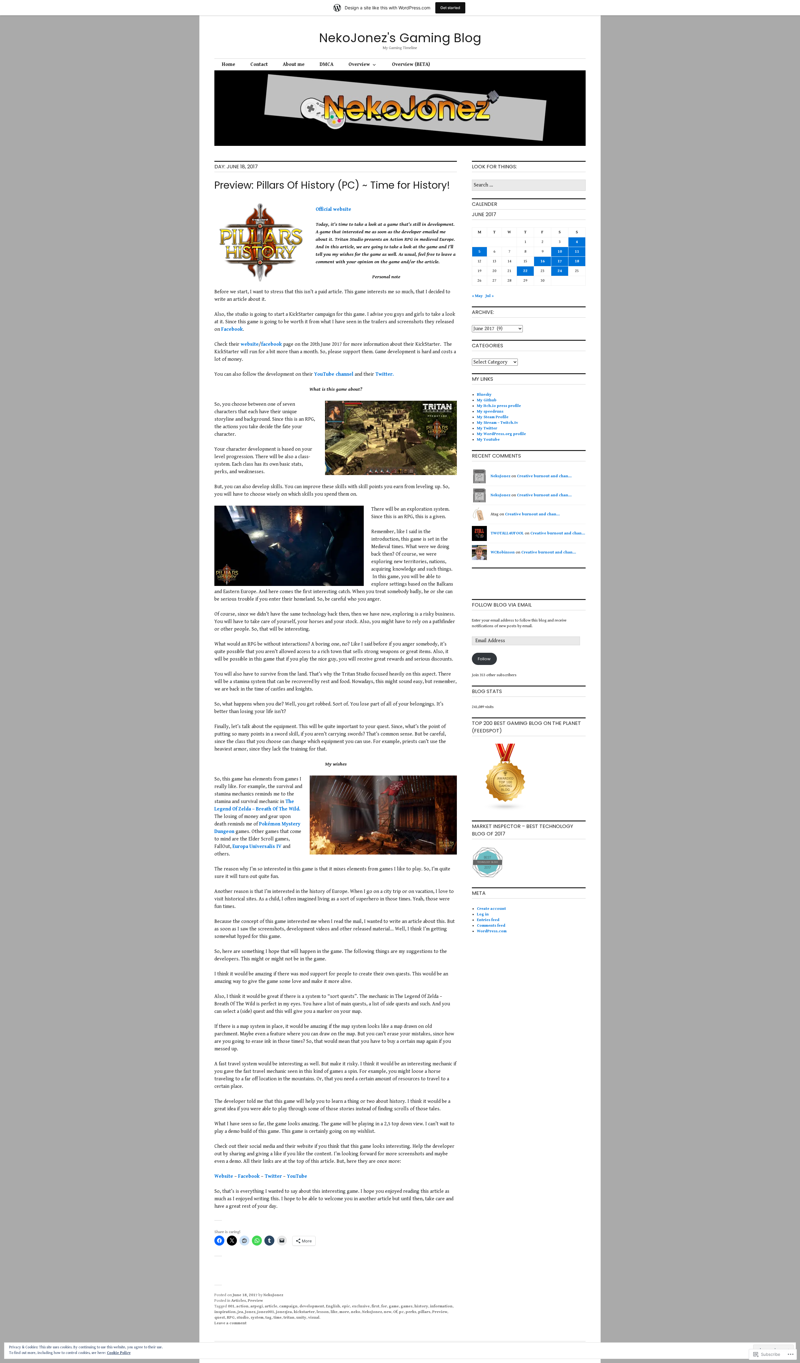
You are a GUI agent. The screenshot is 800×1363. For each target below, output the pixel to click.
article (271, 1306)
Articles (238, 1300)
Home (228, 64)
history (421, 1306)
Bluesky (484, 394)
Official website (333, 209)
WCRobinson (503, 552)
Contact (259, 64)
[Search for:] (529, 185)
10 (560, 251)
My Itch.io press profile (499, 406)
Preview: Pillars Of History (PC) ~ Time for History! (332, 185)
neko (355, 1312)
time (277, 1317)
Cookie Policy (119, 1353)
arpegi (256, 1306)
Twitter (273, 1176)
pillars (424, 1312)
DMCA (326, 64)
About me (294, 64)
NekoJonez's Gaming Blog (400, 38)
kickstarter (304, 1312)
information (441, 1306)
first (375, 1306)
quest (219, 1317)
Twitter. (384, 374)
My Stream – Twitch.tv (497, 422)
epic (346, 1306)
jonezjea (284, 1312)
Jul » (490, 296)
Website (223, 1176)
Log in (483, 914)
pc (401, 1312)
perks (411, 1312)
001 (231, 1306)
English (333, 1306)
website (250, 344)
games (406, 1306)
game (394, 1306)
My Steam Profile (492, 417)
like (334, 1312)
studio (243, 1317)
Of (395, 1312)
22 (525, 271)
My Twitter (487, 428)
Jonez (250, 1312)
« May (477, 296)
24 (560, 271)
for (384, 1306)
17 (560, 261)
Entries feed (488, 920)
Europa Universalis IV (257, 847)
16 (542, 261)
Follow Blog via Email (502, 604)
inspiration (225, 1312)
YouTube (297, 1176)
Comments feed (491, 925)
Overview (359, 64)
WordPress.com (492, 931)
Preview (255, 1300)
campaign (288, 1306)
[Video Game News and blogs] (505, 810)
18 (577, 261)
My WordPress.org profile (501, 434)
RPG (231, 1317)
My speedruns (490, 411)
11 (577, 251)
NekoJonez (273, 1295)
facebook (271, 344)
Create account (491, 908)
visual (313, 1317)
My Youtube (488, 439)
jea (240, 1312)
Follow (484, 659)
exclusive (361, 1306)
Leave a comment (230, 1323)
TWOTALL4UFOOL (507, 533)
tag (268, 1317)
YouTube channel (333, 374)
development (311, 1306)
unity (301, 1317)
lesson (323, 1312)
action (242, 1306)
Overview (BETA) (411, 64)
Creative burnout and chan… (544, 476)
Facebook (232, 329)
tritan (288, 1317)
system (257, 1317)
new (387, 1312)
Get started (450, 7)
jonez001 (265, 1312)
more (344, 1312)
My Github (487, 400)
